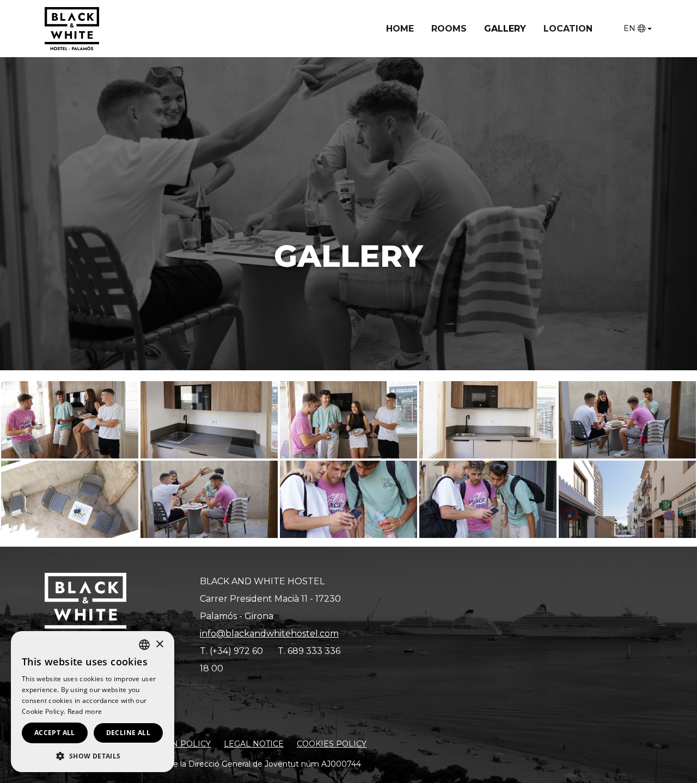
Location (567, 28)
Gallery (505, 28)
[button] (92, 755)
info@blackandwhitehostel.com (269, 633)
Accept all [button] (54, 732)
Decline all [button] (128, 732)
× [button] (159, 644)
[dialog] (92, 701)
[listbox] (144, 644)
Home (400, 28)
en (629, 28)
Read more (85, 711)
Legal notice (254, 744)
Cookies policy (331, 744)
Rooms (449, 28)
